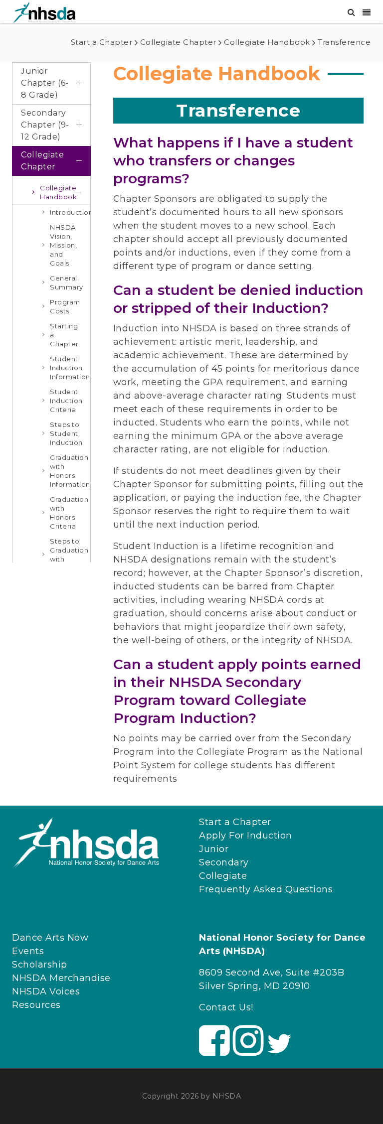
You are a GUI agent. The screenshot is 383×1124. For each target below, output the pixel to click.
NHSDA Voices (46, 991)
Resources (36, 1004)
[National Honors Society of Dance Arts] (44, 11)
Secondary (224, 862)
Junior (213, 848)
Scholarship (39, 964)
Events (28, 951)
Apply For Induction (245, 835)
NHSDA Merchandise (61, 978)
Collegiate (223, 875)
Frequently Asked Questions (266, 889)
